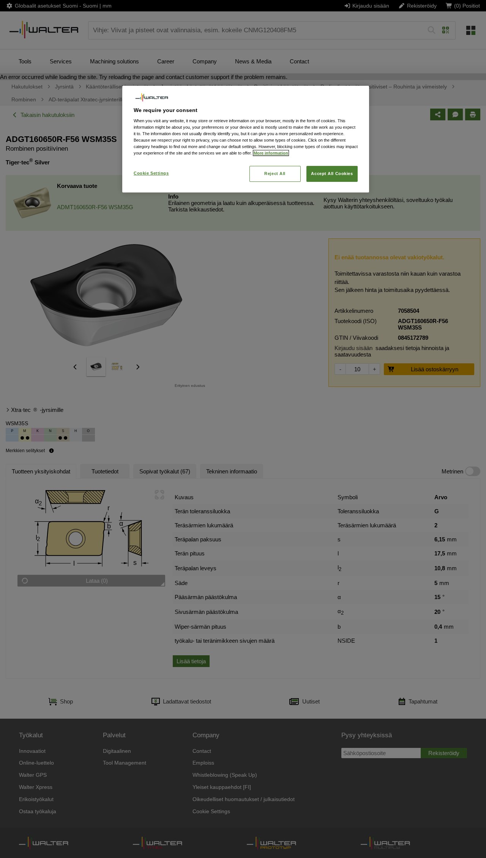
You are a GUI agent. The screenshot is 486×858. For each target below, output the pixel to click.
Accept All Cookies (332, 173)
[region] (245, 139)
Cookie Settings (151, 173)
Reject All (275, 173)
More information (271, 153)
